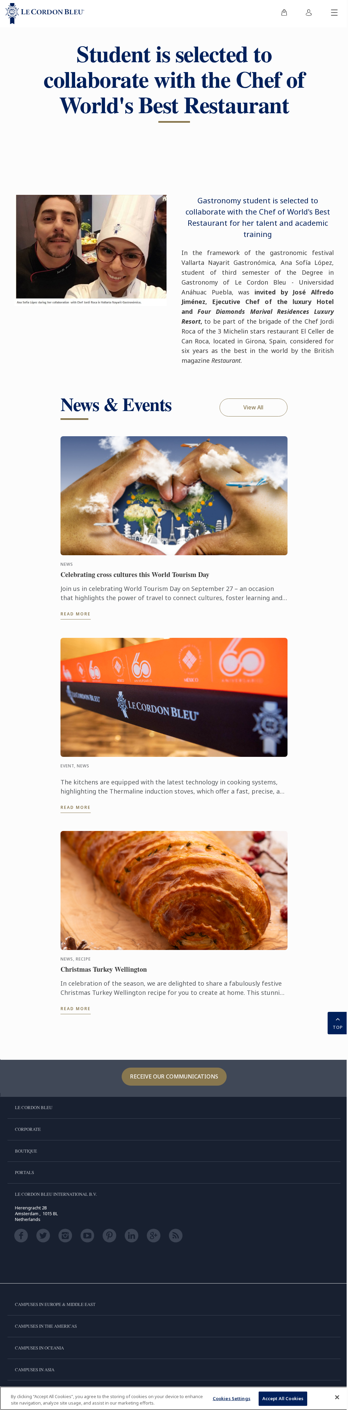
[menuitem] (284, 13)
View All (253, 407)
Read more (75, 614)
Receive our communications (174, 1076)
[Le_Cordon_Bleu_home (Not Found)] (45, 13)
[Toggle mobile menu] (334, 13)
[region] (174, 1398)
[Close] (337, 1397)
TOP (338, 1027)
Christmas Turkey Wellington (103, 969)
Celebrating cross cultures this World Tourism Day (134, 575)
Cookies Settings (231, 1398)
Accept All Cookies (282, 1398)
